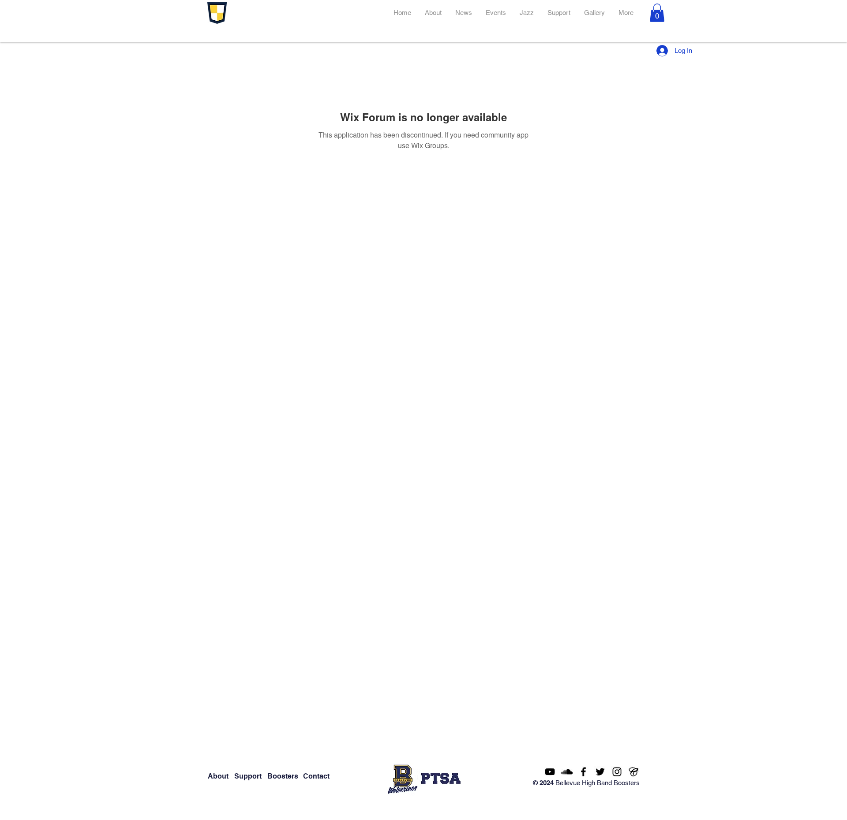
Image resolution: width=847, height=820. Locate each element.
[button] (657, 13)
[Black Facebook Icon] (583, 772)
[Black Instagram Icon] (617, 772)
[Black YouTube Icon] (550, 772)
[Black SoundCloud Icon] (567, 772)
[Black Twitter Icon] (600, 772)
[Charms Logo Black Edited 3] (634, 772)
